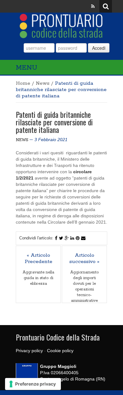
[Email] (83, 238)
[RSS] (93, 6)
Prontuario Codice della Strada (58, 337)
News (43, 83)
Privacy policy (29, 350)
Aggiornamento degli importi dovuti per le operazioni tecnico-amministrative (84, 286)
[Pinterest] (77, 238)
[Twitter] (61, 238)
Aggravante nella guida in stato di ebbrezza (38, 278)
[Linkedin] (72, 238)
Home (23, 83)
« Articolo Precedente (38, 258)
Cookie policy (60, 350)
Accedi (98, 48)
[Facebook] (56, 238)
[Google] (67, 238)
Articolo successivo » (84, 258)
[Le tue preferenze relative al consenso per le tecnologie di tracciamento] (33, 384)
